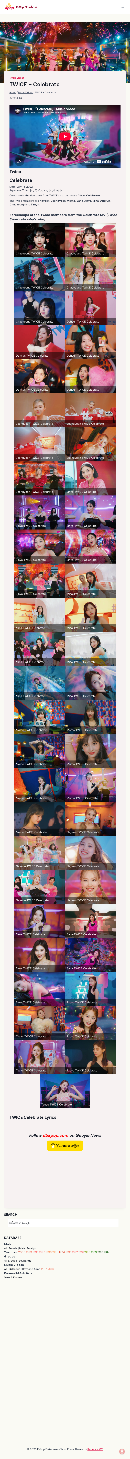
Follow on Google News (65, 1135)
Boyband (27, 1269)
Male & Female (13, 1277)
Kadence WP (95, 1449)
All (5, 1248)
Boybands (25, 1260)
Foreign (31, 1248)
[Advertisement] (65, 1179)
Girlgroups (10, 1260)
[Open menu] (123, 6)
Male (22, 1248)
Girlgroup (14, 1269)
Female (13, 1248)
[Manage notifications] (122, 1451)
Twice (15, 171)
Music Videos (17, 78)
